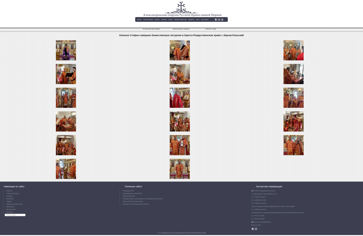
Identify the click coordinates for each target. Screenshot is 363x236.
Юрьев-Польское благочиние (133, 201)
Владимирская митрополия (132, 193)
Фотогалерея (204, 19)
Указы (197, 19)
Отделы (170, 19)
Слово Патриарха (148, 19)
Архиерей (164, 19)
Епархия (157, 19)
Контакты (139, 24)
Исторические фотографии (151, 29)
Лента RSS (257, 225)
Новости (139, 19)
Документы (191, 19)
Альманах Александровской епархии (136, 204)
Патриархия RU (128, 191)
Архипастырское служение (181, 29)
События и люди (211, 29)
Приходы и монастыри (180, 19)
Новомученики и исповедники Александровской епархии (143, 199)
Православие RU (129, 196)
